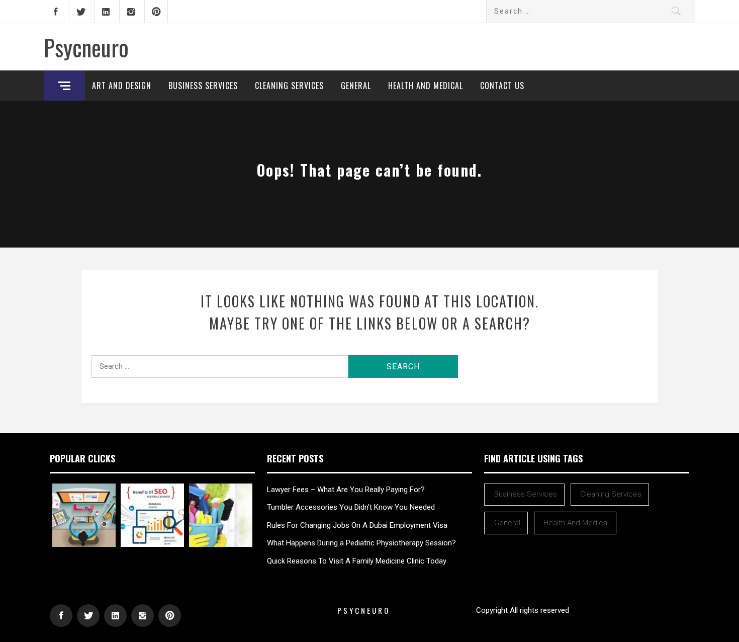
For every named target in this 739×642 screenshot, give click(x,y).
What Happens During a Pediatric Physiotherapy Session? (361, 542)
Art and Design (121, 85)
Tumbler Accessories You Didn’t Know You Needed (351, 507)
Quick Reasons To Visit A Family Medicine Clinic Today (356, 561)
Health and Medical (425, 85)
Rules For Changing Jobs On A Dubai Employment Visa (357, 525)
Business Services (203, 85)
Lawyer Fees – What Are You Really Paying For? (346, 489)
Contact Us (502, 85)
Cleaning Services (289, 85)
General (356, 85)
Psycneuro (86, 47)
